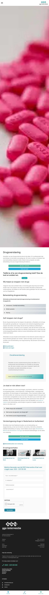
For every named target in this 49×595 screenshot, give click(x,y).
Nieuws (6, 587)
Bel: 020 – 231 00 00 (24, 265)
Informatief (7, 584)
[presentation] (14, 504)
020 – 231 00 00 (40, 539)
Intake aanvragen (24, 268)
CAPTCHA (7, 500)
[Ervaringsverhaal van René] (9, 453)
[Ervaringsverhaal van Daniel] (24, 453)
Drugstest (24, 278)
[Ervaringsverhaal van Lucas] (39, 453)
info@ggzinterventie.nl (39, 540)
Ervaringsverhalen (8, 582)
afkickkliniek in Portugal (16, 430)
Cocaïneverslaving (17, 355)
